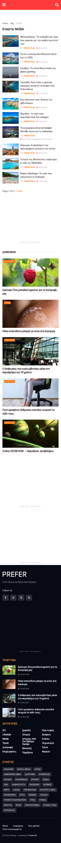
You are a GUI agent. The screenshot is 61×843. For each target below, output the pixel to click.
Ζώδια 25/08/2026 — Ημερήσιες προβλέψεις (28, 451)
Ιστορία (26, 734)
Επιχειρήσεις (9, 751)
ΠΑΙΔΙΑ (16, 790)
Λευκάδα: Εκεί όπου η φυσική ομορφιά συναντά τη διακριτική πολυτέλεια (37, 86)
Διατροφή (10, 261)
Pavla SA (33, 835)
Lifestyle (9, 381)
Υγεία (7, 303)
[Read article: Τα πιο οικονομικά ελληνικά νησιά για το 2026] (10, 58)
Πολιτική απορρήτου (12, 829)
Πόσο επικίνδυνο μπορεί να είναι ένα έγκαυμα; (28, 331)
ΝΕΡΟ (6, 790)
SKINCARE (8, 769)
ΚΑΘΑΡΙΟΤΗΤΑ (18, 785)
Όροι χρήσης (34, 826)
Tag (12, 23)
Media (5, 738)
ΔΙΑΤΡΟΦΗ (30, 774)
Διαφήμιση (18, 826)
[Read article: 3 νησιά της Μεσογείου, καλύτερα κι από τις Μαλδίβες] (10, 164)
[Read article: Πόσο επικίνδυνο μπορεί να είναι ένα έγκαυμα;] (30, 314)
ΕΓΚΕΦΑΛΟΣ (44, 774)
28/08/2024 (42, 121)
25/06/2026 (42, 76)
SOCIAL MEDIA (23, 769)
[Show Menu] (4, 5)
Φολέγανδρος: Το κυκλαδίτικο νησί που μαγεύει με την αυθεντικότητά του (39, 40)
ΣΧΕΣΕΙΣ (32, 795)
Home (5, 23)
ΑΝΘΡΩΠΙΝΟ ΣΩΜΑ (12, 774)
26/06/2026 (42, 62)
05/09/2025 (42, 107)
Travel (5, 743)
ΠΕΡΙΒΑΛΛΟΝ (30, 790)
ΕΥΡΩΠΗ (35, 779)
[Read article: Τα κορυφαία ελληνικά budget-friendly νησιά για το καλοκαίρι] (10, 132)
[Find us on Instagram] (13, 598)
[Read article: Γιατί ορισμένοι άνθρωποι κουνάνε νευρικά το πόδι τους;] (30, 392)
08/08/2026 (42, 48)
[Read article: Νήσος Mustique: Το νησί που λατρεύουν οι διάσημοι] (10, 178)
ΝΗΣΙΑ (19, 23)
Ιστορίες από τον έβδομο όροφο (29, 741)
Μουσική (27, 748)
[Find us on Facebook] (5, 598)
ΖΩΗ (6, 785)
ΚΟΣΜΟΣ (47, 785)
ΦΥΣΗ (18, 805)
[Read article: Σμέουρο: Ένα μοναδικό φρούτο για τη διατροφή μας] (30, 272)
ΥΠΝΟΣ (42, 800)
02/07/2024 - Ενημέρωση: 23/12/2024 (37, 139)
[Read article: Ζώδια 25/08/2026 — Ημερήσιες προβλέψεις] (30, 434)
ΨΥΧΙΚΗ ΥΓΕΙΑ (49, 805)
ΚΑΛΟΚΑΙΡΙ (34, 785)
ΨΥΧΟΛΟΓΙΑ (9, 810)
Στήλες (46, 738)
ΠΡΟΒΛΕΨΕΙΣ (10, 795)
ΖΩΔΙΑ (46, 779)
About (5, 826)
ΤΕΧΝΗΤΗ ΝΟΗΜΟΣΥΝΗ (15, 800)
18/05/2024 (42, 153)
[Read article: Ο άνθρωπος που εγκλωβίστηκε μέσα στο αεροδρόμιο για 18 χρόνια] (30, 351)
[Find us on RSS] (29, 598)
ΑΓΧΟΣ (38, 769)
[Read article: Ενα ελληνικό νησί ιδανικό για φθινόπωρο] (10, 104)
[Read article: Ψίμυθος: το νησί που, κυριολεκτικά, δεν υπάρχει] (10, 118)
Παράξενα (9, 340)
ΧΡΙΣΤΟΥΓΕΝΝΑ (32, 805)
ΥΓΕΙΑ (32, 800)
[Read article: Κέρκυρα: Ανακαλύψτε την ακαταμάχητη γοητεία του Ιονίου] (10, 149)
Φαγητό (46, 751)
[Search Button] (57, 5)
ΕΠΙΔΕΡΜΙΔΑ (21, 779)
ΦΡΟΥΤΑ (8, 805)
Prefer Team (29, 48)
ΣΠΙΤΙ (22, 795)
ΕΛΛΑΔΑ (7, 779)
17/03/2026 (42, 93)
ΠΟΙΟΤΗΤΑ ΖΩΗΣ (47, 790)
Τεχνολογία (48, 743)
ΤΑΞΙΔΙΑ (43, 795)
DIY (4, 730)
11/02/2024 (42, 181)
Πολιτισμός (48, 730)
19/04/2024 (42, 167)
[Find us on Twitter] (21, 598)
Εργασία (26, 730)
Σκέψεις (46, 734)
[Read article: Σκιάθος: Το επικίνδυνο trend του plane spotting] (10, 72)
